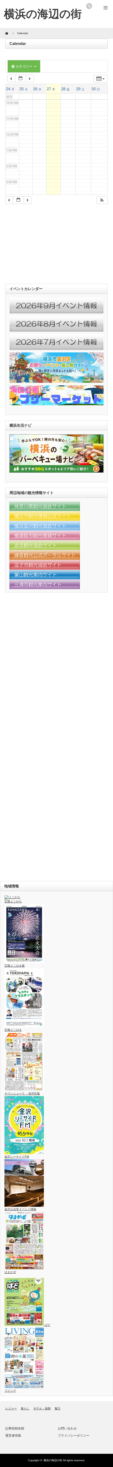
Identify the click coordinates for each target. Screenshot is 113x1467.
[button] (102, 200)
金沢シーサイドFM (16, 1156)
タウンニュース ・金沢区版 (22, 1093)
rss (89, 6)
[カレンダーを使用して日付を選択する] (20, 78)
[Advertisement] (44, 245)
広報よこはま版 (14, 965)
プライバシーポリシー (73, 1435)
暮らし (25, 1408)
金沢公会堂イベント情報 (20, 1209)
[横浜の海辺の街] (43, 14)
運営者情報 (13, 1435)
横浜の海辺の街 (53, 1460)
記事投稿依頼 (14, 1428)
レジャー (11, 1408)
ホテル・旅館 (42, 1408)
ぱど (47, 1324)
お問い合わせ (67, 1428)
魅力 (57, 1408)
